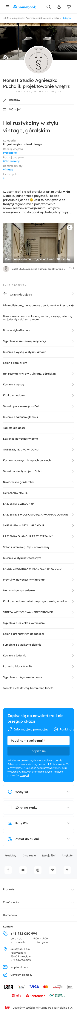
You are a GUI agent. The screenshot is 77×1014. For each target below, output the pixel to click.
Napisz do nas (19, 967)
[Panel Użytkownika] (59, 6)
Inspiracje (29, 855)
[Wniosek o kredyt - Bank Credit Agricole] (57, 995)
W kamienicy (11, 161)
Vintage (8, 169)
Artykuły (67, 855)
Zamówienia (11, 902)
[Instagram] (37, 870)
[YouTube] (23, 870)
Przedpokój (10, 152)
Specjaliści (49, 855)
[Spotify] (67, 870)
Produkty (10, 855)
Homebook (10, 915)
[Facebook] (8, 870)
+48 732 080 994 (23, 933)
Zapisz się (38, 751)
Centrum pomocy (21, 974)
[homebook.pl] (24, 6)
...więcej (24, 775)
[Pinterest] (52, 870)
